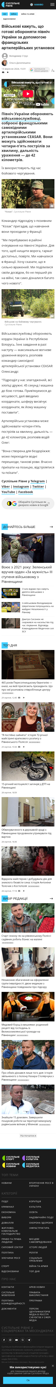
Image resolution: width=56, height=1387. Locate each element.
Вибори (6, 1217)
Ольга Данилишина (19, 62)
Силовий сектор (12, 1247)
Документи (9, 1308)
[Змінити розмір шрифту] (52, 70)
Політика (8, 1252)
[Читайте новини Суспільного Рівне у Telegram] (28, 1339)
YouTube (8, 492)
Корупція (35, 1201)
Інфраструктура (39, 1228)
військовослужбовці (21, 118)
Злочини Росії (11, 1257)
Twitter (38, 486)
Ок (28, 1380)
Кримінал (8, 1206)
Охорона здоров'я (41, 1222)
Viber (6, 486)
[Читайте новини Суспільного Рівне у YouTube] (16, 1339)
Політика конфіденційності (13, 1302)
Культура (35, 1206)
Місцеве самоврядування (40, 1240)
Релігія (33, 1252)
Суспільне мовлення (8, 1294)
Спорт (5, 1266)
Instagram (21, 486)
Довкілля (8, 1222)
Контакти (8, 1287)
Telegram (37, 481)
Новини (7, 1182)
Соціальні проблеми (36, 1259)
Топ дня (34, 1271)
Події (5, 1201)
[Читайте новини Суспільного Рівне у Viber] (22, 1339)
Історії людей (38, 1247)
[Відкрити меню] (53, 4)
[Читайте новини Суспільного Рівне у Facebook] (4, 1339)
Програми (35, 1300)
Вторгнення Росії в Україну (41, 1184)
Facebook (25, 492)
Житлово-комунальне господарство (11, 1231)
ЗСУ (4, 14)
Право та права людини (11, 1240)
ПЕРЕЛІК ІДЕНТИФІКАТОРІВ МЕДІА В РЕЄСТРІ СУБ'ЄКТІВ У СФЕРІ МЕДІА (40, 1314)
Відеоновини (9, 19)
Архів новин (37, 1287)
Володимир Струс (18, 55)
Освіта (33, 1212)
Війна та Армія (27, 14)
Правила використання (38, 1294)
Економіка (9, 1212)
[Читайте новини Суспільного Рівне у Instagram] (10, 1339)
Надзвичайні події (41, 1217)
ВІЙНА (13, 14)
